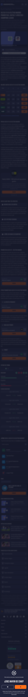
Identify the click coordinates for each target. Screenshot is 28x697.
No (7, 687)
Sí (20, 687)
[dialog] (14, 348)
